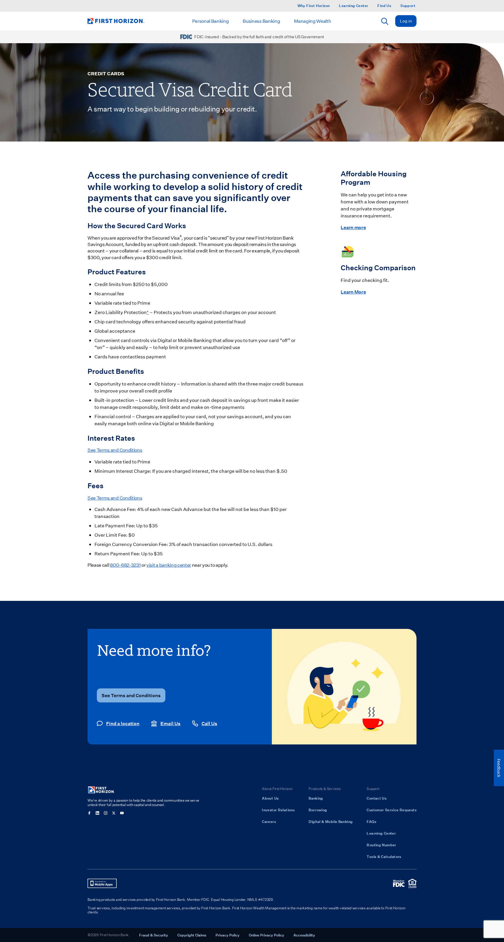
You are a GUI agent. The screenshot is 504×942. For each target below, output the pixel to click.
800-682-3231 (125, 565)
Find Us (384, 6)
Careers (269, 821)
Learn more (353, 227)
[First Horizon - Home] (116, 21)
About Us (270, 798)
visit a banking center (168, 565)
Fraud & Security (153, 935)
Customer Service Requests (391, 809)
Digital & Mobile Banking (331, 821)
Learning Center (353, 6)
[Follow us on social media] (89, 813)
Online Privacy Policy (266, 935)
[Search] (385, 21)
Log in (406, 21)
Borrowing (318, 809)
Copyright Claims (191, 935)
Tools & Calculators (384, 856)
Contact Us (376, 798)
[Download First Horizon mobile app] (102, 883)
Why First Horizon (314, 6)
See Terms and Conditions (115, 450)
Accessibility (304, 935)
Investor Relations (278, 809)
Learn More (353, 292)
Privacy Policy (227, 935)
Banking (316, 798)
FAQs (371, 821)
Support (407, 6)
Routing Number (381, 844)
